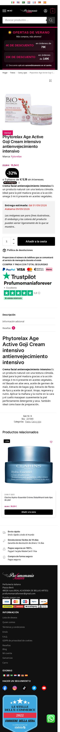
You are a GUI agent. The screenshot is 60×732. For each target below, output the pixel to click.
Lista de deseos (9, 617)
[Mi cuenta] (46, 11)
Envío (5, 631)
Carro (5, 662)
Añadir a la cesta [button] (29, 512)
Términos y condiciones (13, 627)
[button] (52, 11)
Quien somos (8, 622)
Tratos (12, 73)
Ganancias (7, 657)
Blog (4, 649)
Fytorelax (16, 156)
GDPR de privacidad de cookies (17, 640)
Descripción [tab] (9, 314)
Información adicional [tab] (13, 321)
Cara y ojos (22, 73)
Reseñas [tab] (8, 328)
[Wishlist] (51, 441)
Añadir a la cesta (36, 241)
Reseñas (6, 645)
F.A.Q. (5, 636)
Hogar (5, 73)
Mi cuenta (7, 653)
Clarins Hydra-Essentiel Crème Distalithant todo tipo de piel (28, 498)
